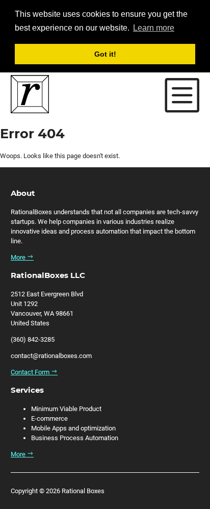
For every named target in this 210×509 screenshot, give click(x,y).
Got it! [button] (105, 54)
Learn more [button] (153, 27)
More (19, 257)
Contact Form (31, 372)
